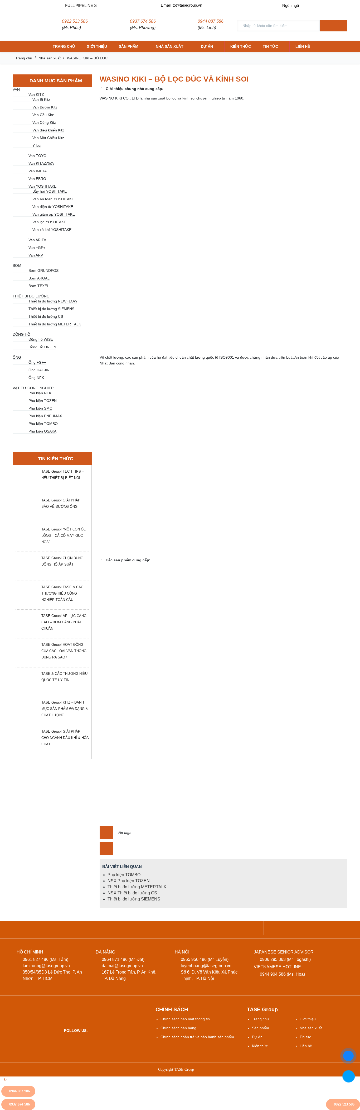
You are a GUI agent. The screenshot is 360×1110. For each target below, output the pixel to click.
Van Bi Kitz (41, 99)
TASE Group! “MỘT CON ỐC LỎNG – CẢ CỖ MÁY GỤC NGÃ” (63, 535)
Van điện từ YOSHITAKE (52, 207)
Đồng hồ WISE (40, 339)
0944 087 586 (210, 21)
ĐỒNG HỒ (21, 334)
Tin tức (270, 46)
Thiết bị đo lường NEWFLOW (52, 301)
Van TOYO (37, 156)
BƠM (17, 265)
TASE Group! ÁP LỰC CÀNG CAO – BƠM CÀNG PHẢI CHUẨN (63, 622)
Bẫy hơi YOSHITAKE (49, 191)
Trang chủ (64, 46)
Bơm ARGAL (39, 278)
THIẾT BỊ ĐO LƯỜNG (31, 296)
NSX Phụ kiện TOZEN (129, 881)
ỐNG (17, 357)
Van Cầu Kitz (43, 115)
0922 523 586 (75, 21)
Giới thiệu (97, 46)
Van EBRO (37, 179)
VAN (16, 89)
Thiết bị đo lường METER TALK (54, 324)
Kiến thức (240, 46)
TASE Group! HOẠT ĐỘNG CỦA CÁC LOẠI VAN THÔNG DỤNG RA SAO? (63, 651)
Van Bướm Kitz (44, 107)
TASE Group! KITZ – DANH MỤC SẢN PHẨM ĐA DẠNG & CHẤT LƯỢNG (64, 708)
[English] (320, 5)
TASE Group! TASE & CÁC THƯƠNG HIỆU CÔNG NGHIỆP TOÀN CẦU (62, 593)
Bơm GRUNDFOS (43, 270)
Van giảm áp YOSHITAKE (53, 214)
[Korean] (342, 5)
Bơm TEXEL (38, 286)
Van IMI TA (37, 171)
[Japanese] (331, 5)
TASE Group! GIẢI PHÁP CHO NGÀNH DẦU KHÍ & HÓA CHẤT (65, 737)
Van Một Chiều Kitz (48, 138)
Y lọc (36, 145)
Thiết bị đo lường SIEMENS (51, 309)
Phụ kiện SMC (40, 408)
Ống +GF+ (37, 362)
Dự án (207, 46)
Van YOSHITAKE (42, 186)
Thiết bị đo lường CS (45, 316)
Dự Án (257, 1037)
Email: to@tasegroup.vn (181, 5)
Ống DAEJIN (39, 370)
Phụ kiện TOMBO (43, 423)
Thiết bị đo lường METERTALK (137, 887)
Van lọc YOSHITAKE (49, 222)
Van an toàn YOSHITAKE (53, 199)
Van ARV (35, 255)
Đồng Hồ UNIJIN (42, 347)
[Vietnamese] (309, 5)
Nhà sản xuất (169, 46)
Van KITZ (36, 94)
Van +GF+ (36, 247)
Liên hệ (302, 46)
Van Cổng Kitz (44, 122)
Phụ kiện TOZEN (42, 401)
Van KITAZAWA (41, 163)
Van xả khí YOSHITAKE (51, 229)
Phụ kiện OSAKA (42, 431)
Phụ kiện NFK (39, 393)
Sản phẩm (128, 46)
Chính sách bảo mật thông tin (185, 1019)
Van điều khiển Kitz (48, 130)
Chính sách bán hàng (178, 1028)
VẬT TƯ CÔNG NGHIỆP (33, 388)
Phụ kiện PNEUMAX (45, 416)
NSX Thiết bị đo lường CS (132, 893)
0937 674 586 (143, 21)
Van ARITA (37, 240)
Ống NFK (36, 378)
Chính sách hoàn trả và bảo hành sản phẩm (197, 1037)
